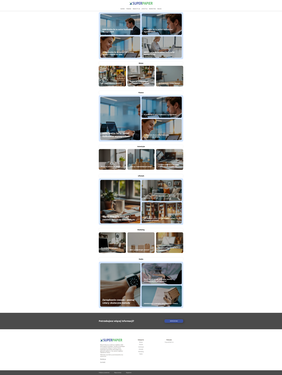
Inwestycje (136, 8)
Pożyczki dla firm (169, 342)
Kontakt (102, 362)
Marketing (152, 8)
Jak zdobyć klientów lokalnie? (111, 83)
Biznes (123, 8)
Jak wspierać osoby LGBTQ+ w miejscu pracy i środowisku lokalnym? (159, 219)
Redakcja (103, 359)
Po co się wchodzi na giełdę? (111, 166)
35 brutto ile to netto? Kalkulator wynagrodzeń (158, 30)
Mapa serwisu (117, 372)
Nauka (159, 8)
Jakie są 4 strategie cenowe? (140, 250)
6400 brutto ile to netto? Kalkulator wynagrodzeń (117, 30)
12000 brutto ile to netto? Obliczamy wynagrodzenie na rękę (118, 53)
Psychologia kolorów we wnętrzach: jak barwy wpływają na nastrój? (160, 197)
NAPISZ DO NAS (174, 321)
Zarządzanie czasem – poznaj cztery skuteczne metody (118, 301)
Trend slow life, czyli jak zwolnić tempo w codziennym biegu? (118, 218)
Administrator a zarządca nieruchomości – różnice (161, 303)
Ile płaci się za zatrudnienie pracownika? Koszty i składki (139, 82)
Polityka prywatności (104, 372)
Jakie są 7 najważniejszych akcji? (141, 166)
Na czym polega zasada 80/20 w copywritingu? (169, 249)
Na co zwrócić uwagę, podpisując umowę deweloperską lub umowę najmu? (158, 280)
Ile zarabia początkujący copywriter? (109, 249)
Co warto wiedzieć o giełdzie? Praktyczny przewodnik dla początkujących (168, 165)
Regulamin (128, 372)
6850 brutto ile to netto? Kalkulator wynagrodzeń (159, 53)
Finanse (128, 8)
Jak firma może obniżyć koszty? (169, 83)
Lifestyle (144, 8)
